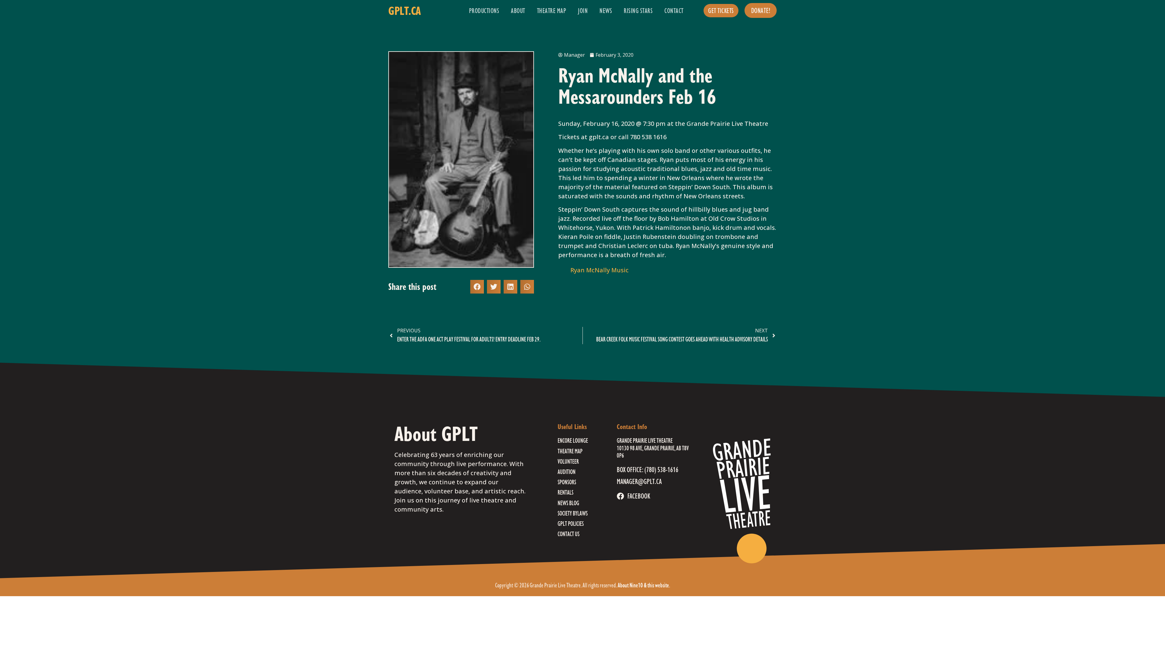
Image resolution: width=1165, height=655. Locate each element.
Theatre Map (551, 10)
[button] (477, 287)
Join (583, 10)
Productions (484, 10)
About (518, 10)
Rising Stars (638, 10)
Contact (674, 10)
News (605, 10)
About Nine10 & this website (643, 585)
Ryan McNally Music (599, 270)
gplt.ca (404, 10)
